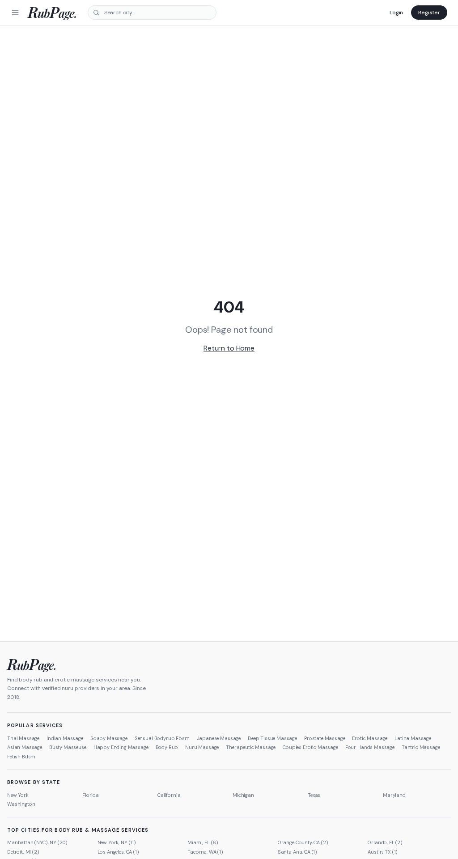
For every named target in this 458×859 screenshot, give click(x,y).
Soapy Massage (108, 738)
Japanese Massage (219, 738)
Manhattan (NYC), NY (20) (37, 842)
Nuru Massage (202, 747)
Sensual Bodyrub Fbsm (162, 738)
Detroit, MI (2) (23, 852)
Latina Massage (412, 738)
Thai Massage (23, 738)
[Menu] (15, 12)
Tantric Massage (421, 747)
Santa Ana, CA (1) (297, 852)
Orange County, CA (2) (303, 842)
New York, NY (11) (117, 842)
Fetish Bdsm (21, 756)
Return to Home (229, 348)
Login (396, 12)
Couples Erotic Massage (310, 747)
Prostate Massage (324, 738)
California (168, 795)
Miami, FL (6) (202, 842)
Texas (314, 795)
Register (429, 12)
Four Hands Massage (369, 747)
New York (18, 795)
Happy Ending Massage (120, 747)
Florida (90, 795)
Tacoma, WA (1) (205, 852)
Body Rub (167, 747)
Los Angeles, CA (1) (118, 852)
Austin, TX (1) (383, 852)
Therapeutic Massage (251, 747)
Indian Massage (65, 738)
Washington (21, 804)
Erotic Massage (369, 738)
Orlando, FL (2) (385, 842)
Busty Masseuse (67, 747)
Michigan (243, 795)
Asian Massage (24, 747)
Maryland (394, 795)
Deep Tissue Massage (272, 738)
